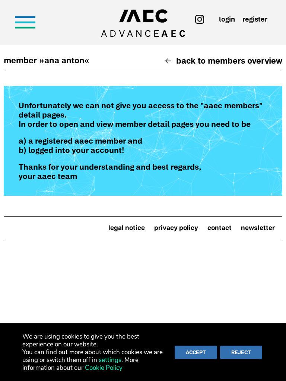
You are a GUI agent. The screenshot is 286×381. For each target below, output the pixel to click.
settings (110, 360)
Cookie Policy (104, 368)
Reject (241, 352)
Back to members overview (229, 60)
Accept (196, 352)
